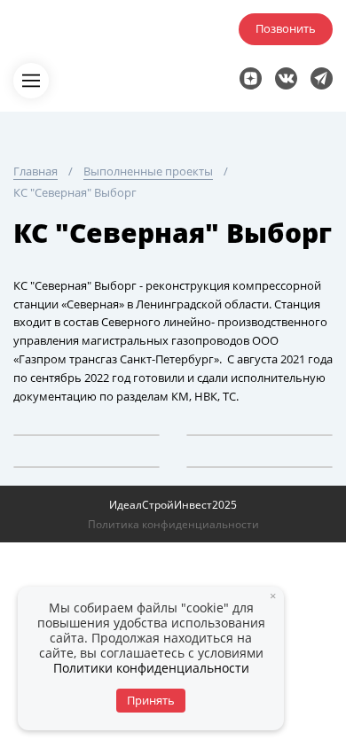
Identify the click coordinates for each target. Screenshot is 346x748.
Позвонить (286, 28)
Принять (151, 700)
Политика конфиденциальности (173, 524)
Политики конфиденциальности (151, 667)
